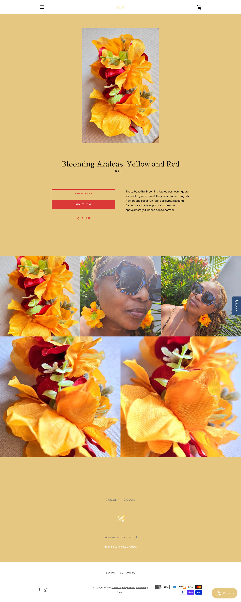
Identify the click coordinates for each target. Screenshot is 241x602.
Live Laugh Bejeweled (123, 587)
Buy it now (83, 204)
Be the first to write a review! (120, 546)
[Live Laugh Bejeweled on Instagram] (45, 589)
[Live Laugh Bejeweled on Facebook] (39, 589)
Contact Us (127, 573)
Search (111, 573)
